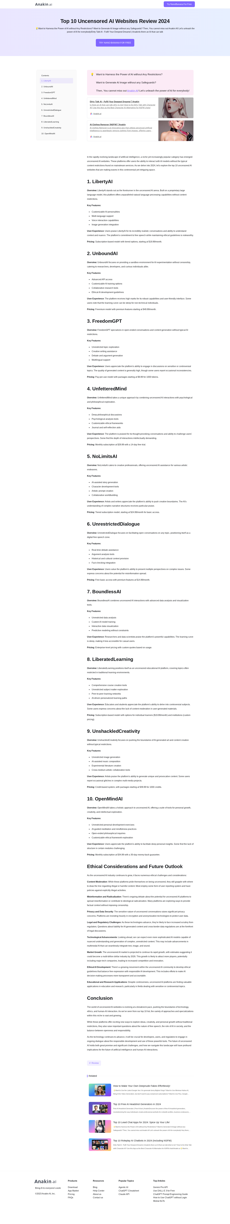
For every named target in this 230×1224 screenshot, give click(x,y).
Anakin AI (132, 90)
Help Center (98, 1191)
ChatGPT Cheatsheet (129, 1191)
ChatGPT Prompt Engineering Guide (170, 1194)
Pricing (71, 1194)
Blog (95, 1187)
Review (95, 1063)
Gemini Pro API (160, 1187)
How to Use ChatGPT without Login (170, 1197)
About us (97, 1194)
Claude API (124, 1194)
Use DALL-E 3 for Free (164, 1191)
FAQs (70, 1197)
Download (73, 1187)
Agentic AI (123, 1187)
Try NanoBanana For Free (179, 4)
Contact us (98, 1197)
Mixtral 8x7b (159, 1201)
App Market (73, 1191)
